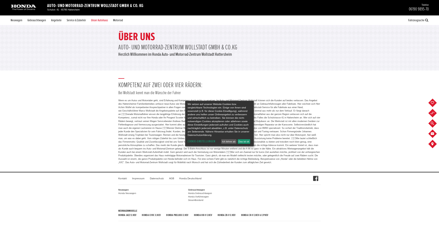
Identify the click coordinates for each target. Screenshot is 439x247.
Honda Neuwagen (127, 193)
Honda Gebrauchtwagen (200, 193)
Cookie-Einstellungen (201, 141)
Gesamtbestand (196, 200)
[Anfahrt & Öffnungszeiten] (435, 144)
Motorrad (118, 20)
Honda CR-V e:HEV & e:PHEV (254, 215)
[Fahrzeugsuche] (435, 123)
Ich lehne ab (228, 141)
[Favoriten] (435, 103)
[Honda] (23, 7)
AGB (171, 178)
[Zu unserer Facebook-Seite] (315, 177)
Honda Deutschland (190, 178)
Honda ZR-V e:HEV (226, 215)
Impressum (138, 178)
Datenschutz (157, 178)
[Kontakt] (435, 134)
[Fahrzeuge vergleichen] (435, 113)
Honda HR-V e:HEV (203, 215)
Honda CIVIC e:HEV (151, 215)
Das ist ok (244, 141)
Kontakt (122, 178)
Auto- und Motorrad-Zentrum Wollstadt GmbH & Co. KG (95, 5)
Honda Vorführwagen (198, 197)
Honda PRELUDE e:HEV (177, 215)
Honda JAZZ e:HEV (127, 215)
